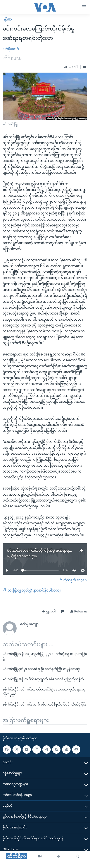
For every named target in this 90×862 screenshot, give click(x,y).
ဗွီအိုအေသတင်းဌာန (24, 556)
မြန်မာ (7, 19)
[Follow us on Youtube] (26, 749)
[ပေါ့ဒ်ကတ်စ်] (66, 749)
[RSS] (56, 749)
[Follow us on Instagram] (36, 749)
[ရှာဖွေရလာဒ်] (77, 856)
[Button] (71, 67)
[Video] (39, 856)
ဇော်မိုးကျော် (11, 49)
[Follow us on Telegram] (46, 749)
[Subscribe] (76, 749)
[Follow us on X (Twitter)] (16, 749)
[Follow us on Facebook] (7, 749)
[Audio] (58, 856)
